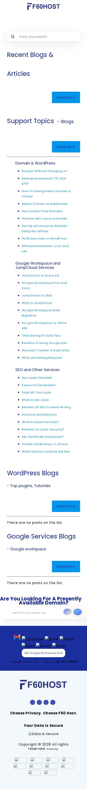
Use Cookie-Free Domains (42, 211)
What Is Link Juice (35, 400)
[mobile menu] (81, 6)
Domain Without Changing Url (45, 171)
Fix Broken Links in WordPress (44, 239)
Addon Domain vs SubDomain (45, 204)
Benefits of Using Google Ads (44, 343)
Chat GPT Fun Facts (36, 392)
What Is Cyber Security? (40, 422)
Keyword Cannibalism (39, 385)
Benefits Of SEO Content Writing (46, 407)
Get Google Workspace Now (43, 653)
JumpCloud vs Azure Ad (40, 275)
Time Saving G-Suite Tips (41, 336)
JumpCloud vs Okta (37, 296)
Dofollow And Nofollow (39, 415)
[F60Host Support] (43, 6)
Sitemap (52, 749)
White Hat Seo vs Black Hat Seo (46, 452)
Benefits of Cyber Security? (43, 429)
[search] (77, 612)
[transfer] (67, 612)
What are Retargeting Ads (42, 358)
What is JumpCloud (37, 303)
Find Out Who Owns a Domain (45, 219)
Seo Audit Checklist (37, 378)
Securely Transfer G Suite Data (45, 350)
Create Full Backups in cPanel (45, 444)
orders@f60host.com (24, 661)
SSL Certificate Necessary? (43, 437)
